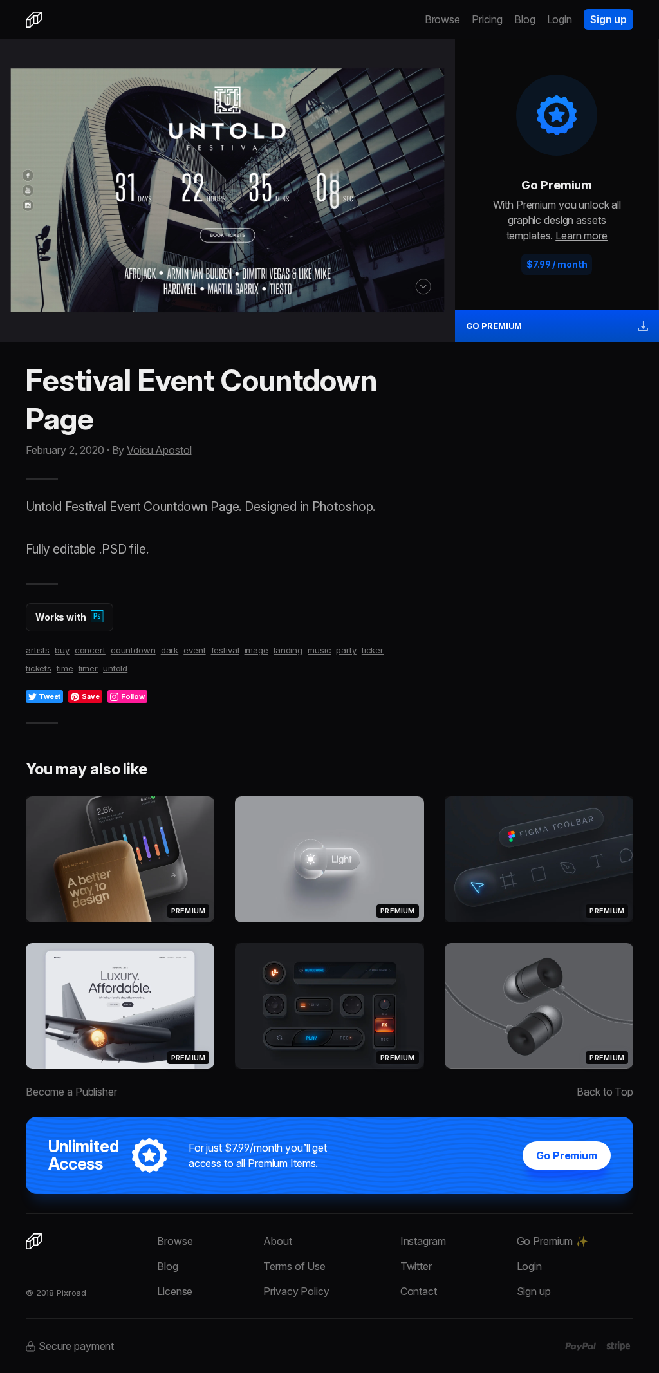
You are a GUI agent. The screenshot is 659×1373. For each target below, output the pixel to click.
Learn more (581, 235)
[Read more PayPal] (581, 1347)
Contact (418, 1291)
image (256, 650)
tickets (38, 668)
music (319, 650)
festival (225, 650)
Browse (442, 19)
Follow (133, 696)
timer (88, 668)
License (174, 1291)
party (346, 650)
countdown (133, 650)
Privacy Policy (296, 1291)
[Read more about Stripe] (618, 1346)
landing (288, 650)
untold (115, 668)
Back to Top (605, 1091)
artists (38, 650)
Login (559, 19)
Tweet (49, 696)
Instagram (423, 1241)
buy (62, 650)
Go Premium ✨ (552, 1241)
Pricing (487, 19)
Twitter (416, 1266)
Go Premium (566, 1155)
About (277, 1241)
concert (90, 650)
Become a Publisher (71, 1091)
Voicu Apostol (159, 450)
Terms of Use (294, 1266)
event (194, 650)
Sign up (608, 19)
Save (91, 696)
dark (170, 650)
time (65, 668)
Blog (524, 19)
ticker (373, 650)
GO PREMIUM (494, 326)
